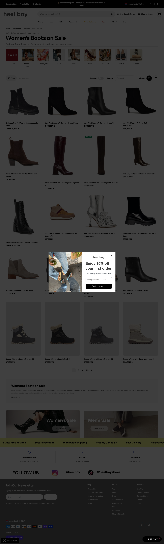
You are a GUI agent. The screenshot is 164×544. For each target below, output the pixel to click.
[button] (152, 539)
